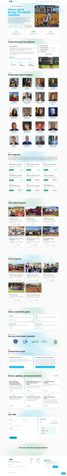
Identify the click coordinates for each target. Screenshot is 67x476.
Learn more (11, 169)
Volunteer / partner (44, 430)
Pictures (18, 224)
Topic (10, 423)
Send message (13, 437)
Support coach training (39, 328)
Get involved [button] (47, 1)
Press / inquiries (55, 375)
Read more (15, 224)
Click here (20, 260)
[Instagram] (8, 464)
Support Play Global (49, 54)
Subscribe (55, 466)
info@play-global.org (54, 420)
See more (11, 390)
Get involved (28, 26)
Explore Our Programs (13, 26)
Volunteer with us (12, 319)
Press (51, 245)
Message (10, 428)
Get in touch (11, 328)
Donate (51, 1)
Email (24, 419)
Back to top (14, 472)
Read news (43, 433)
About (37, 1)
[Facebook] (15, 1)
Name (10, 419)
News (54, 1)
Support (21, 169)
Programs (41, 1)
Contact (58, 1)
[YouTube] (16, 1)
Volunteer (37, 461)
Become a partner (38, 319)
